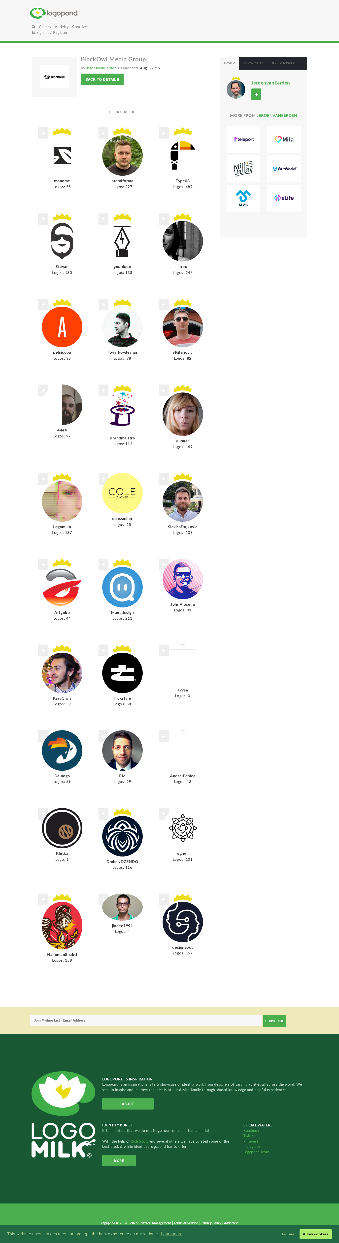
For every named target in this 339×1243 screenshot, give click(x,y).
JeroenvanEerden (102, 68)
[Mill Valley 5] (243, 198)
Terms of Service (186, 1223)
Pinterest (250, 1141)
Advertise (231, 1223)
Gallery (45, 27)
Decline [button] (287, 1234)
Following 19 (253, 63)
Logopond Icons (256, 1152)
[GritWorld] (284, 168)
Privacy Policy (211, 1223)
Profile (229, 63)
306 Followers (282, 63)
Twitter (249, 1136)
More (119, 1160)
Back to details (102, 79)
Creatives (80, 27)
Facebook (251, 1131)
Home (76, 13)
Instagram (251, 1147)
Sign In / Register (51, 33)
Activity (62, 27)
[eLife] (284, 198)
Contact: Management (155, 1223)
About (128, 1103)
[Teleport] (243, 139)
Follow (43, 390)
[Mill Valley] (243, 168)
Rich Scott (140, 1141)
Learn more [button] (172, 1234)
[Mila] (284, 139)
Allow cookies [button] (315, 1234)
